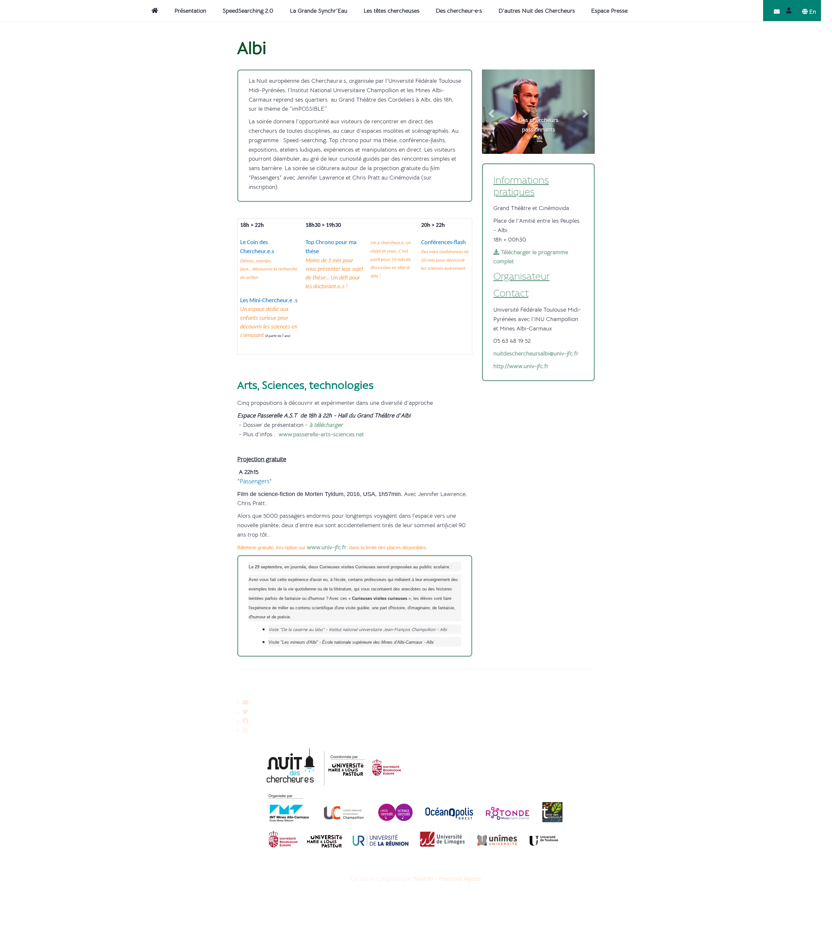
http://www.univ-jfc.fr (521, 366)
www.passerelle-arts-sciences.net (321, 434)
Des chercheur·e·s (459, 10)
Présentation (190, 10)
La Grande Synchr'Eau (318, 10)
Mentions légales (460, 878)
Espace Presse (609, 10)
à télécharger (326, 424)
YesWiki (423, 878)
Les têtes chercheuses (392, 10)
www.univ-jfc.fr (326, 547)
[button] (490, 111)
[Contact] (777, 11)
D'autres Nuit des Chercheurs (537, 10)
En (812, 11)
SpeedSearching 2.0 (248, 10)
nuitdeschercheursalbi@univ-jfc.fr (535, 353)
